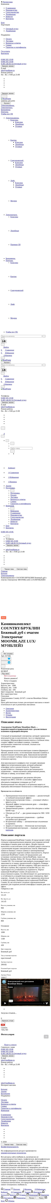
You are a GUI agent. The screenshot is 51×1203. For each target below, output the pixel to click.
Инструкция (11, 717)
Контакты (5, 1125)
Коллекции (5, 1094)
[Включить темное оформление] (4, 96)
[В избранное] (6, 659)
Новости (4, 1123)
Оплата (4, 1100)
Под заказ (5, 674)
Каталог (4, 1089)
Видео (8, 713)
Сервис (4, 1106)
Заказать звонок (8, 66)
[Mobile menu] (3, 386)
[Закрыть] (3, 436)
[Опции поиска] (3, 338)
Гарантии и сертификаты (11, 1108)
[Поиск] (3, 428)
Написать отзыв (7, 1021)
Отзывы (9, 715)
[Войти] (2, 431)
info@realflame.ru (8, 70)
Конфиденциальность (10, 1147)
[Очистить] (43, 336)
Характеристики (12, 711)
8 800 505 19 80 (7, 60)
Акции (4, 1091)
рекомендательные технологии (13, 1153)
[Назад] (12, 443)
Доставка (4, 1102)
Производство (6, 1117)
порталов (9, 830)
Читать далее (26, 1172)
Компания (5, 1110)
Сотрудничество (7, 1119)
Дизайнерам (6, 1121)
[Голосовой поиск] (4, 341)
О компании (6, 1115)
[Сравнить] (6, 662)
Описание (10, 709)
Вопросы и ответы (8, 1104)
